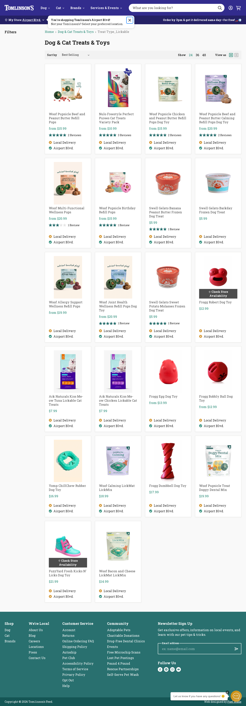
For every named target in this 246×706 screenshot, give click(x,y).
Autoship (69, 652)
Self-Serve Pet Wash (123, 675)
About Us (36, 630)
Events (112, 647)
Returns (68, 635)
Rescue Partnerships (123, 669)
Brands (75, 8)
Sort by (52, 55)
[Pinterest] (166, 669)
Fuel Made (234, 701)
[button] (236, 696)
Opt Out (68, 680)
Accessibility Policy (78, 663)
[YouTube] (178, 669)
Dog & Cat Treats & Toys (76, 32)
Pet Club (68, 658)
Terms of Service (75, 669)
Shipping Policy (74, 647)
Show (182, 55)
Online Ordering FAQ (78, 641)
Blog (32, 635)
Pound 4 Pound (118, 663)
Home (49, 32)
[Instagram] (172, 669)
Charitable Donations (123, 635)
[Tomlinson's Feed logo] (19, 8)
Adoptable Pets (118, 630)
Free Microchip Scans (123, 652)
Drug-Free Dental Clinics (126, 641)
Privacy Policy (73, 675)
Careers (34, 641)
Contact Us (37, 658)
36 (197, 55)
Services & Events (105, 8)
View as (220, 55)
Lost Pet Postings (120, 658)
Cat (58, 8)
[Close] (130, 20)
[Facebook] (160, 669)
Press (33, 652)
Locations (36, 647)
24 (191, 55)
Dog (44, 8)
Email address (170, 643)
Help (66, 686)
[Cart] (238, 8)
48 (204, 55)
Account (68, 630)
